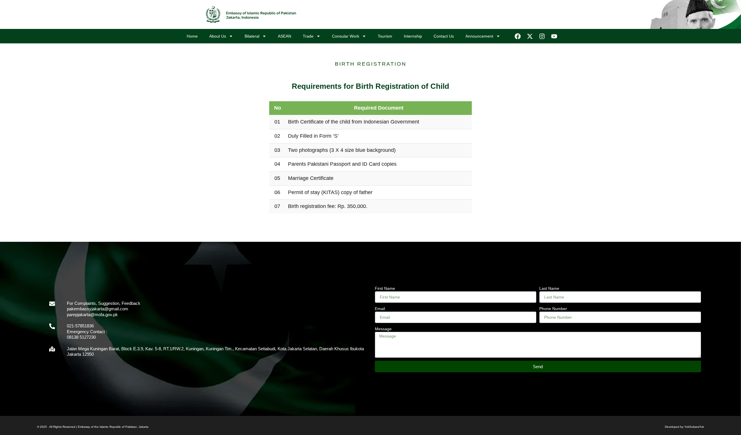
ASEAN (284, 36)
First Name (385, 288)
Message (383, 329)
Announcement (479, 36)
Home (192, 36)
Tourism (385, 36)
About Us (217, 36)
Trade (308, 36)
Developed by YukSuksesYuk (684, 426)
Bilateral (252, 36)
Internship (413, 36)
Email (380, 308)
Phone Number (553, 308)
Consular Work (345, 36)
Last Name (549, 288)
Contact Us (444, 36)
